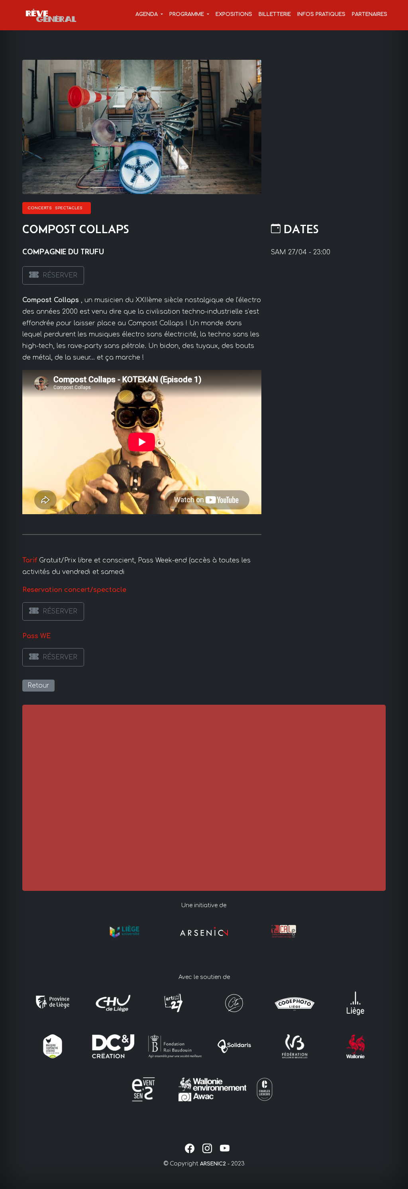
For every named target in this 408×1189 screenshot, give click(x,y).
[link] (53, 275)
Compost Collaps (50, 300)
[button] (149, 15)
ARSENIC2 (213, 1164)
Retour (38, 685)
